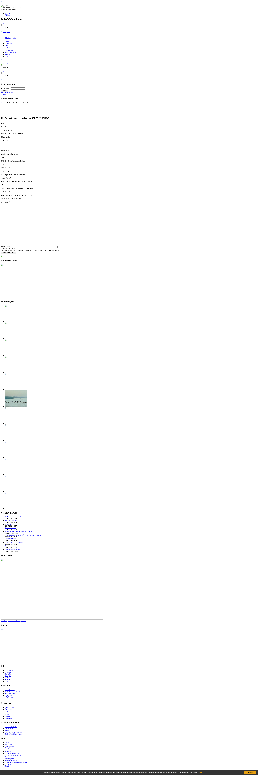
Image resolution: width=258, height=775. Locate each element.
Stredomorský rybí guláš (12, 549)
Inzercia (7, 54)
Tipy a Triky (9, 674)
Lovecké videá (9, 51)
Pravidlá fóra (9, 757)
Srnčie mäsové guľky (11, 520)
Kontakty (8, 751)
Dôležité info (9, 697)
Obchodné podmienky (12, 753)
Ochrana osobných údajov (13, 755)
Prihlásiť (7, 15)
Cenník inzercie (10, 764)
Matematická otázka (8, 248)
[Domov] (1, 2)
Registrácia (8, 13)
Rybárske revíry (10, 693)
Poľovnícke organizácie (12, 691)
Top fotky (8, 748)
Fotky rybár (8, 744)
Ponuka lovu (9, 718)
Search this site (6, 8)
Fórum (7, 715)
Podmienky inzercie (11, 760)
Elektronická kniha (11, 52)
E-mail (3, 246)
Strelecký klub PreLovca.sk (13, 734)
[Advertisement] (17, 109)
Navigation (6, 32)
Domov (3, 103)
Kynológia (8, 679)
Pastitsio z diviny (10, 528)
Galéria (7, 42)
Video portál (9, 728)
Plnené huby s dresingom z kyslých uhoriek (19, 531)
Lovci (7, 45)
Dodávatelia (8, 43)
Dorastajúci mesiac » (9, 23)
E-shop (7, 730)
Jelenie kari (8, 524)
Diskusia (7, 716)
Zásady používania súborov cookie (16, 762)
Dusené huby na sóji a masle (14, 542)
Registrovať (4, 92)
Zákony (7, 47)
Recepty (7, 40)
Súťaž (7, 766)
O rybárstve (8, 672)
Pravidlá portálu (10, 759)
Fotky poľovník (10, 746)
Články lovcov (9, 49)
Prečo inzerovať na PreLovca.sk (15, 732)
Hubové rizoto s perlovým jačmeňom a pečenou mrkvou (23, 535)
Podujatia (8, 676)
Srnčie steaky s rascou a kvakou (15, 517)
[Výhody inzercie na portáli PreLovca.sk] (1, 256)
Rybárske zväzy (10, 690)
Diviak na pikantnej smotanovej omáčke (13, 621)
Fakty (6, 56)
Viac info (200, 772)
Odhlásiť (3, 94)
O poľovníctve (9, 670)
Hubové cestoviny (10, 539)
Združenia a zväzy (11, 38)
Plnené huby (9, 546)
